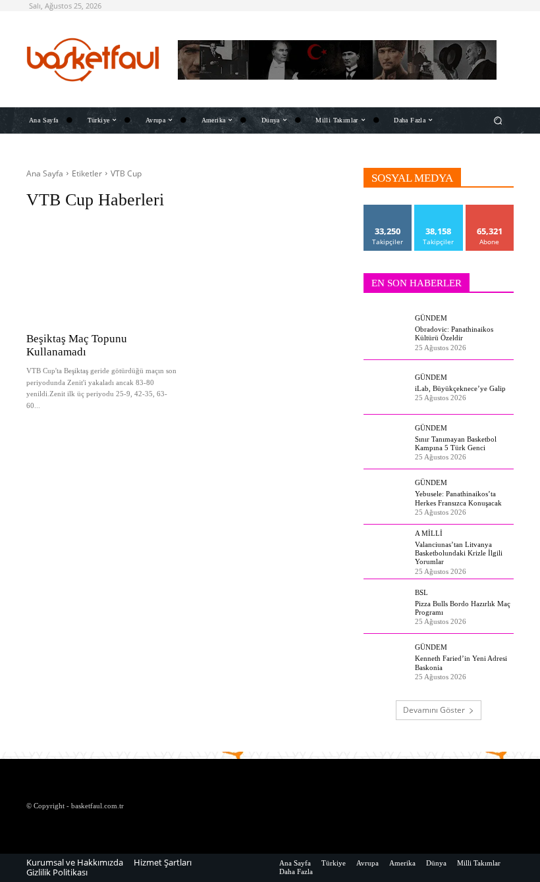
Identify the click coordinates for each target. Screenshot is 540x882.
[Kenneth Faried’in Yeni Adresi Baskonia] (386, 661)
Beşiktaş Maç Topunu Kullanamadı (76, 345)
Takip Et (388, 210)
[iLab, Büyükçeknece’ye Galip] (386, 387)
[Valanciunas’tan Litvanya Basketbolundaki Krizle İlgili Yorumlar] (386, 551)
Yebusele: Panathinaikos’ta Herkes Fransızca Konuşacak (458, 498)
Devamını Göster (434, 709)
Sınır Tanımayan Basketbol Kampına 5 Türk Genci (456, 443)
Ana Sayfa (44, 173)
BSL (421, 592)
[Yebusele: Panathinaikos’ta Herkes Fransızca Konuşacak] (386, 497)
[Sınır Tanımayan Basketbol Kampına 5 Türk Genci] (386, 441)
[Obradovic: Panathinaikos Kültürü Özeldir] (386, 332)
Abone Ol (489, 210)
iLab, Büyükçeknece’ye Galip (460, 388)
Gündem (431, 318)
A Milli (429, 533)
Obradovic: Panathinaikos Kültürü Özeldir (454, 333)
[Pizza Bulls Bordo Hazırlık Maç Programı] (386, 606)
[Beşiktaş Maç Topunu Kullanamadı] (103, 269)
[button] (498, 120)
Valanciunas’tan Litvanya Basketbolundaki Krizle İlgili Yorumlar (458, 552)
